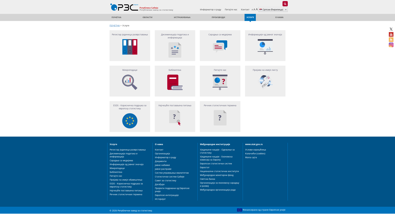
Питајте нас (231, 9)
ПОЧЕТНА (116, 17)
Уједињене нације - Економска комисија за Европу (216, 158)
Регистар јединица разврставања (128, 149)
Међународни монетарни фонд (216, 175)
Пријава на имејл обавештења (126, 179)
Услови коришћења (255, 149)
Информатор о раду (211, 9)
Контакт (245, 9)
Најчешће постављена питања (126, 190)
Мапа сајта (251, 157)
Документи (160, 161)
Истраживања (182, 17)
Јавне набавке (162, 165)
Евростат (205, 167)
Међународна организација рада (218, 189)
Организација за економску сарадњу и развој (219, 184)
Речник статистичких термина (126, 194)
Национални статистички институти (219, 171)
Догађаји (159, 184)
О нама (279, 17)
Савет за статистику (165, 180)
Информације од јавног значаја (126, 164)
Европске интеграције (167, 195)
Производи (218, 17)
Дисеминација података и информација (123, 155)
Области (147, 17)
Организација (162, 153)
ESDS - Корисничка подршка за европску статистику (126, 185)
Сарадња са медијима (121, 160)
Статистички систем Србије (169, 176)
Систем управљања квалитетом (172, 172)
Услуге (250, 17)
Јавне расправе (163, 168)
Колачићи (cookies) (255, 153)
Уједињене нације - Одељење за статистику (217, 151)
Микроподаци (117, 168)
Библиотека (116, 172)
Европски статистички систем (216, 163)
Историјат (160, 198)
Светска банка (207, 178)
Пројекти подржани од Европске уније (172, 190)
